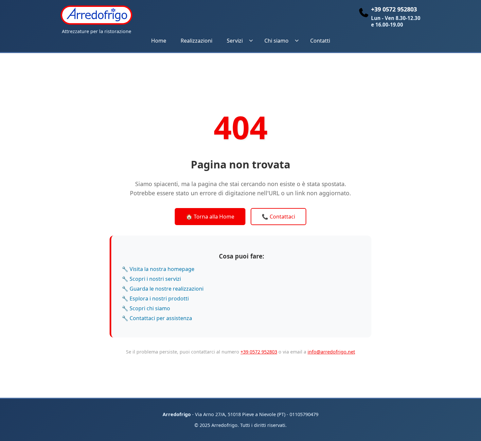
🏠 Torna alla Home (210, 216)
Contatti (320, 40)
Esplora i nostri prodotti (159, 298)
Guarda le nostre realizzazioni (167, 288)
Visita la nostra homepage (162, 269)
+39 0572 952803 (258, 352)
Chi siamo (276, 40)
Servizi (235, 40)
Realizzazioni (196, 40)
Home (158, 40)
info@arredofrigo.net (331, 352)
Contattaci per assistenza (161, 318)
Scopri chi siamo (150, 308)
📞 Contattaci (278, 216)
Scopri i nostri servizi (155, 278)
